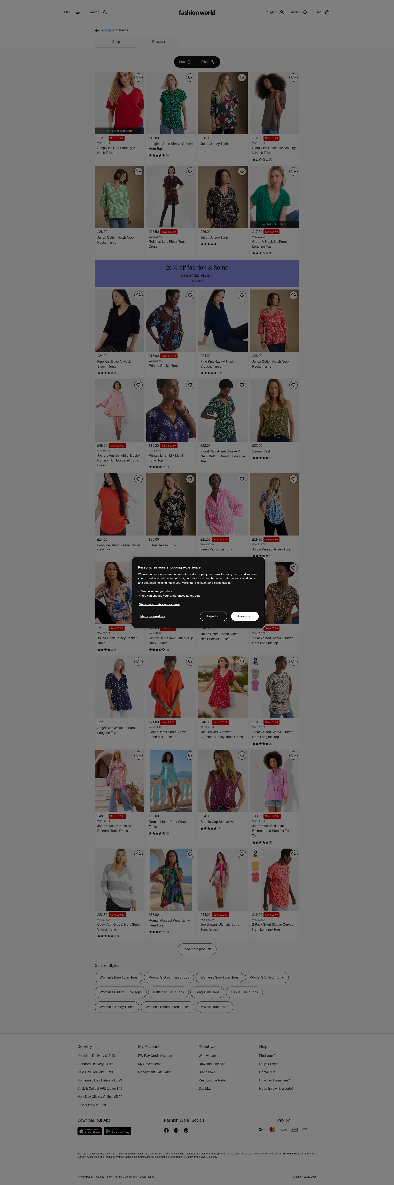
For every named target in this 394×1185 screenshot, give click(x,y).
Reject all (213, 615)
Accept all (245, 615)
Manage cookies (152, 615)
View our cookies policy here (157, 603)
